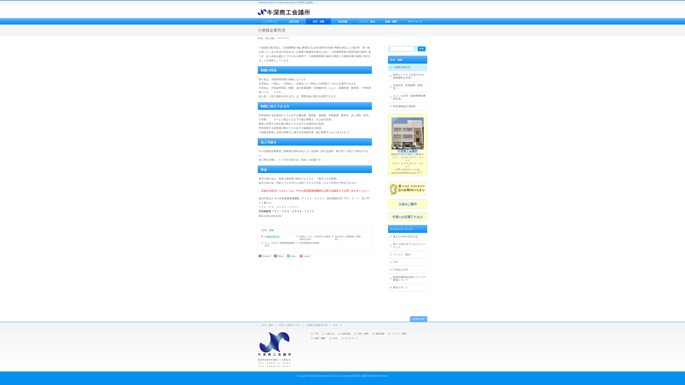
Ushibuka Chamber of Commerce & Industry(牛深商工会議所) (338, 376)
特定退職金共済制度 (309, 243)
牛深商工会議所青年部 (316, 325)
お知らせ (330, 334)
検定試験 (380, 334)
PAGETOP (419, 319)
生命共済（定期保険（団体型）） (348, 237)
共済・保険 (268, 230)
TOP (395, 262)
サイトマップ (351, 338)
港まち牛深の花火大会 (405, 236)
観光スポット (400, 287)
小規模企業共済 (272, 236)
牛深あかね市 (400, 269)
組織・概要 (319, 338)
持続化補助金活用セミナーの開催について (409, 278)
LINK (335, 325)
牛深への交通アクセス (289, 325)
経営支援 (346, 334)
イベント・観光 (401, 254)
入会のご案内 (267, 325)
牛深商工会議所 (408, 151)
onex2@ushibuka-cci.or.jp (404, 172)
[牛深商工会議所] (284, 11)
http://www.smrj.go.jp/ (270, 215)
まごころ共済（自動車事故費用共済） (280, 244)
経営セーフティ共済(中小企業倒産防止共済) (315, 237)
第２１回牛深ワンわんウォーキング (409, 245)
